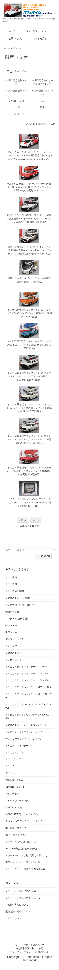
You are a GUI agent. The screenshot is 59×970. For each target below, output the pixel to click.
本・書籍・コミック (15, 828)
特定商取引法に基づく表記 (29, 948)
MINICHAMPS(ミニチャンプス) (21, 814)
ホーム (12, 31)
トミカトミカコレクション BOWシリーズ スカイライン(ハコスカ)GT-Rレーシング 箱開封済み (29, 502)
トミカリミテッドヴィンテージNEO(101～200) (28, 696)
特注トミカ (11, 625)
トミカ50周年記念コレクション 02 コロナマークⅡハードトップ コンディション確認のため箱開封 (29, 439)
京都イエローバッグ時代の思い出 (22, 862)
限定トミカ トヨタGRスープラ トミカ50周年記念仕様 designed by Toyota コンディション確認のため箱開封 (29, 218)
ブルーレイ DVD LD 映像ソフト (21, 841)
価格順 (41, 124)
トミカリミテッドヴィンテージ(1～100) (26, 666)
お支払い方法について (16, 904)
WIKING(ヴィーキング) (17, 800)
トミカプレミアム (14, 759)
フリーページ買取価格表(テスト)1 (22, 897)
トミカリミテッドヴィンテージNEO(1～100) (28, 687)
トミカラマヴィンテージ (18, 745)
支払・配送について (36, 31)
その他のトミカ (13, 653)
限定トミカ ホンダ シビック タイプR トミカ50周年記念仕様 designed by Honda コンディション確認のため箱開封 (29, 250)
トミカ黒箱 (11, 577)
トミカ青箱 (11, 584)
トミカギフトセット (15, 646)
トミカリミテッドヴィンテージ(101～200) (27, 673)
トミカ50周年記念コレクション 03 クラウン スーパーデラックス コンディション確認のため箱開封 (29, 408)
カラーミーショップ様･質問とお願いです (26, 855)
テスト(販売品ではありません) (21, 848)
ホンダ (16, 107)
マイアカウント (13, 918)
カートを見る (40, 38)
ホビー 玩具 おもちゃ (16, 835)
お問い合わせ (16, 38)
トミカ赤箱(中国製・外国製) (20, 605)
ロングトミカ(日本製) (16, 618)
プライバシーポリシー (21, 952)
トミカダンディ (13, 659)
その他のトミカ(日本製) (17, 598)
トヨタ (42, 100)
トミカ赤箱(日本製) (15, 591)
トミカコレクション (16, 100)
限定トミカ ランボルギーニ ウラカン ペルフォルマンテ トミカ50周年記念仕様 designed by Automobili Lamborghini (29, 155)
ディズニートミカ (14, 639)
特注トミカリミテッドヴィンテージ (23, 738)
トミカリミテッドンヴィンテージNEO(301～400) (29, 716)
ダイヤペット (12, 773)
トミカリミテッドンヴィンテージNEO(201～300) (29, 706)
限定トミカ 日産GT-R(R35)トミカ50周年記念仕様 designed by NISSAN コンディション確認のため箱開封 (29, 187)
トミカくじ (11, 766)
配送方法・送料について (18, 911)
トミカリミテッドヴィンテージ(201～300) (27, 680)
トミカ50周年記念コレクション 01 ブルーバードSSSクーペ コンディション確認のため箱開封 (29, 471)
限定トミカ (18, 48)
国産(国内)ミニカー (15, 780)
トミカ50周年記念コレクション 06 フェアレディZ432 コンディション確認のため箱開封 (29, 313)
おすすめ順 (29, 124)
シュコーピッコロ (14, 793)
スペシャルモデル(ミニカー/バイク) (23, 821)
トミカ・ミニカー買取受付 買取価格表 (25, 869)
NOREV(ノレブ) (13, 807)
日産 (42, 107)
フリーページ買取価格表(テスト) (22, 891)
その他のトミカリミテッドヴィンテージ (26, 725)
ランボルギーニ (16, 114)
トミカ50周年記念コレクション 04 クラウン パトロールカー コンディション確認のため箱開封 (29, 376)
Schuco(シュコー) (14, 786)
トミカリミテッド (14, 752)
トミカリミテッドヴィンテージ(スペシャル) (28, 732)
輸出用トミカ (12, 611)
